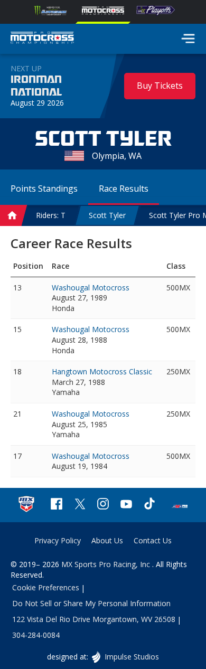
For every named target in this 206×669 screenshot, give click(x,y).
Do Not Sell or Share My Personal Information (91, 603)
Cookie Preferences (45, 587)
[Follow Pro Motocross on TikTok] (149, 505)
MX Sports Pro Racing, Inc (106, 564)
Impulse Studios (131, 657)
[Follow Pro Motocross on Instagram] (103, 505)
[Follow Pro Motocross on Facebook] (56, 505)
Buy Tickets (160, 85)
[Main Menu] (188, 38)
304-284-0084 (36, 635)
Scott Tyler (107, 215)
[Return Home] (42, 39)
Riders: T (50, 215)
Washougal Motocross (90, 287)
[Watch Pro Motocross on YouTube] (126, 505)
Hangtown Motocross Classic (102, 371)
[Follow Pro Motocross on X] (79, 505)
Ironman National (36, 86)
